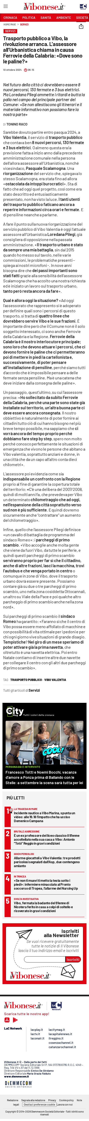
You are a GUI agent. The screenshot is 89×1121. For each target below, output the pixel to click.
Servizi (24, 24)
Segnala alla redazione (33, 1100)
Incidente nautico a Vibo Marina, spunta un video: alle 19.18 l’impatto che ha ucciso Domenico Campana (44, 817)
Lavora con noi (65, 1104)
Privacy (52, 1100)
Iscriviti (73, 959)
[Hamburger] (5, 7)
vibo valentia (55, 680)
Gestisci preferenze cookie (39, 1104)
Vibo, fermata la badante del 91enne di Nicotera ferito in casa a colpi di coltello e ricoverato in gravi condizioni (43, 907)
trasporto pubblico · (26, 680)
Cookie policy (66, 1100)
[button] (81, 27)
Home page (10, 24)
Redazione (12, 1100)
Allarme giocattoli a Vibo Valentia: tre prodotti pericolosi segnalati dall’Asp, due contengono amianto (47, 862)
